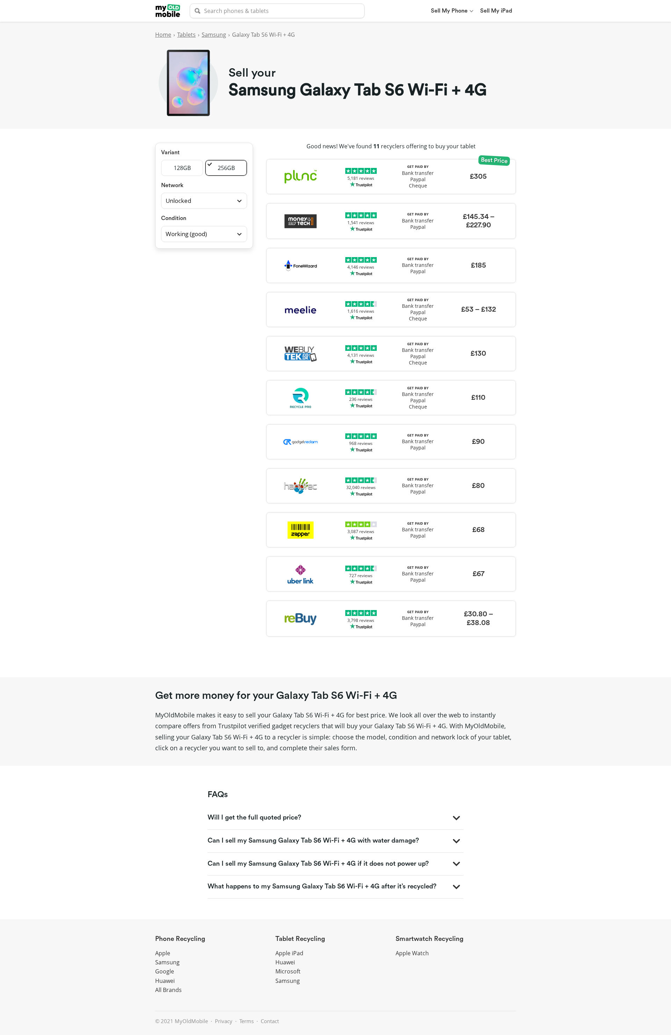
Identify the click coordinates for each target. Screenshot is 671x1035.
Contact (270, 1021)
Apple (162, 953)
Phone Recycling (180, 939)
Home (163, 34)
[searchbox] (277, 10)
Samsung (214, 34)
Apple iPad (289, 953)
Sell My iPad (496, 11)
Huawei (165, 981)
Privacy (223, 1021)
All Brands (168, 990)
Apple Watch (412, 953)
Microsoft (288, 971)
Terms (246, 1021)
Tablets (186, 34)
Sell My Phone (449, 11)
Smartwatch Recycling (429, 939)
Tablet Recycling (300, 939)
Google (164, 971)
